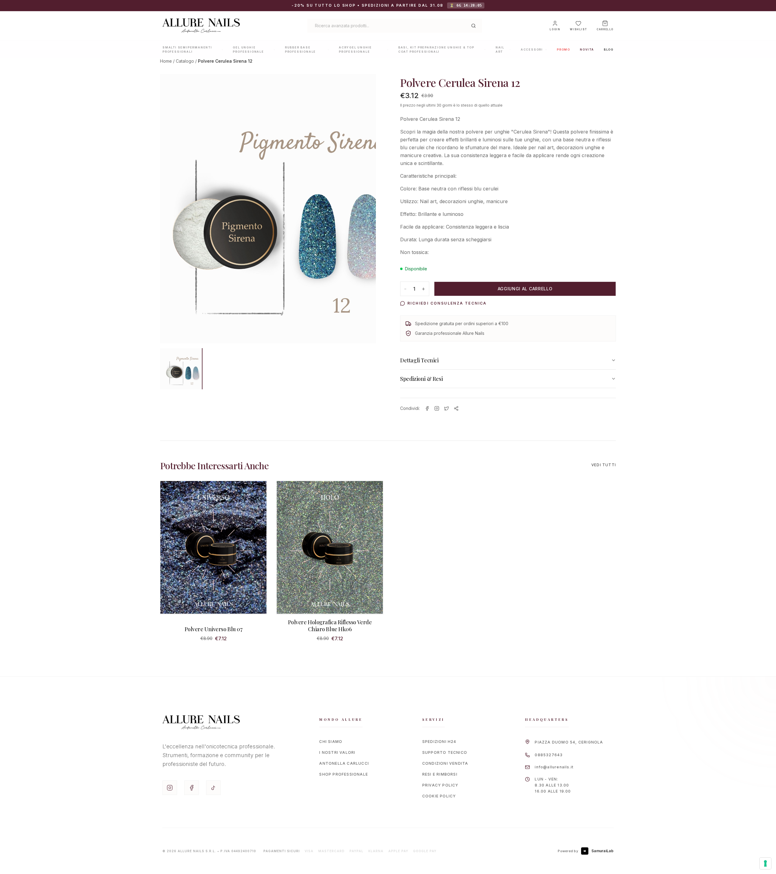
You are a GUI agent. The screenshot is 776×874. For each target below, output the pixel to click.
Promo (563, 49)
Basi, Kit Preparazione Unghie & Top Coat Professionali (436, 49)
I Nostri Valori (337, 752)
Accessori (532, 49)
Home (166, 61)
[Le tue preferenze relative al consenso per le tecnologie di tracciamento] (765, 863)
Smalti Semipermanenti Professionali (187, 49)
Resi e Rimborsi (439, 774)
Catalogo (185, 61)
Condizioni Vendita (445, 763)
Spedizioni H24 (439, 741)
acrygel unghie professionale (355, 49)
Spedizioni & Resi (421, 378)
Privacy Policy (440, 785)
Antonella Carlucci (344, 763)
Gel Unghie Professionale (248, 49)
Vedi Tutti (603, 465)
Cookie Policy (439, 796)
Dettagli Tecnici (419, 360)
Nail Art (500, 49)
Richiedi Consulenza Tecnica (447, 303)
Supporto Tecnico (444, 752)
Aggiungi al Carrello (525, 288)
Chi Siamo (330, 741)
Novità (587, 49)
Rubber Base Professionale (300, 49)
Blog (609, 49)
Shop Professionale (343, 774)
